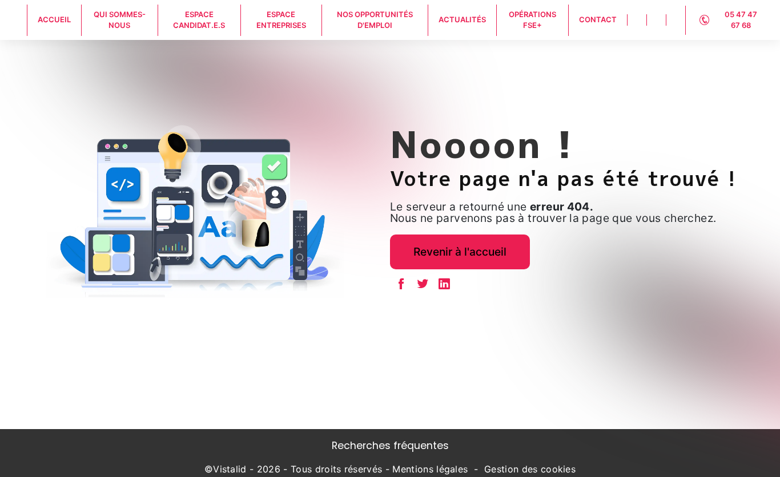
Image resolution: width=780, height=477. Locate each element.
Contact (598, 19)
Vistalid (230, 469)
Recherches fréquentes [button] (390, 445)
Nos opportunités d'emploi (375, 20)
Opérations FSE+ (532, 20)
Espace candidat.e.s (199, 20)
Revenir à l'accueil (459, 251)
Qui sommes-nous (120, 20)
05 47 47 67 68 (741, 20)
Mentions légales (430, 469)
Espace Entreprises (281, 20)
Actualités (462, 19)
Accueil (54, 19)
